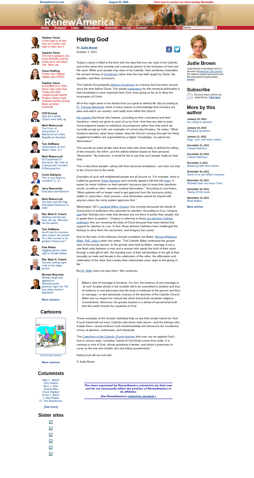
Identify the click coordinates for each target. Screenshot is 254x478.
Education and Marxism (55, 191)
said (79, 214)
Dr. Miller (87, 270)
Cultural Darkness (198, 156)
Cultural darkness (198, 147)
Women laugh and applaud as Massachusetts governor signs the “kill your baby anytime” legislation (55, 285)
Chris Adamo (50, 383)
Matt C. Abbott (50, 380)
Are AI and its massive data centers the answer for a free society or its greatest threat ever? (55, 237)
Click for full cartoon (51, 355)
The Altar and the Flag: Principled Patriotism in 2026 (55, 205)
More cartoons (51, 362)
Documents (92, 27)
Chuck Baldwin (50, 391)
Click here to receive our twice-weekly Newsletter (184, 2)
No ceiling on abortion (199, 121)
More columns (51, 299)
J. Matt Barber (51, 397)
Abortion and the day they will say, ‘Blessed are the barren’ (54, 220)
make (167, 180)
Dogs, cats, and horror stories (204, 138)
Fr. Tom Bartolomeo (50, 400)
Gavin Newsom (110, 180)
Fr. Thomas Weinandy (90, 107)
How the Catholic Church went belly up (54, 118)
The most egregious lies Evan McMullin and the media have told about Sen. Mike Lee (55, 60)
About (126, 27)
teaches (108, 336)
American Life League (210, 71)
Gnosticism (111, 74)
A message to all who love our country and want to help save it (54, 43)
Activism (111, 27)
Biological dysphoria (198, 129)
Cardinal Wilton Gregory (115, 206)
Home (45, 27)
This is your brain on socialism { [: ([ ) (53, 179)
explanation (134, 88)
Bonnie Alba (51, 388)
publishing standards (141, 396)
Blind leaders (198, 199)
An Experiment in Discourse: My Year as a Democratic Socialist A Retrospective (55, 164)
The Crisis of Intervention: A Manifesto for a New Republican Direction (53, 133)
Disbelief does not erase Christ (204, 182)
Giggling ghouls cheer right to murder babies (54, 252)
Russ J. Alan (50, 386)
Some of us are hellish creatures (205, 173)
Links (75, 27)
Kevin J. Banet (50, 394)
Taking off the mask (198, 191)
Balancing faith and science (203, 164)
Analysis (60, 27)
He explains (84, 117)
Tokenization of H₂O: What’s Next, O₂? (54, 148)
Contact (141, 27)
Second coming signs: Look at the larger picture (54, 265)
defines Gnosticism (123, 84)
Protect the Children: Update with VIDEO (53, 75)
